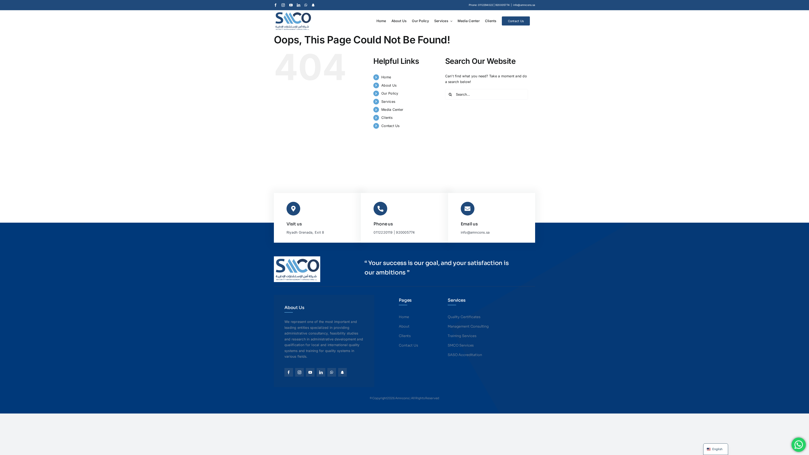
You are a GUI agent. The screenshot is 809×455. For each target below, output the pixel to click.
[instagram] (299, 372)
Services (388, 101)
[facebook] (288, 372)
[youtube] (310, 372)
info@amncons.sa (524, 5)
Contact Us (390, 126)
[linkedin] (321, 372)
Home (386, 77)
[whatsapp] (331, 372)
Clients (386, 117)
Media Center (392, 109)
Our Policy (389, 93)
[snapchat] (342, 372)
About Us (388, 85)
